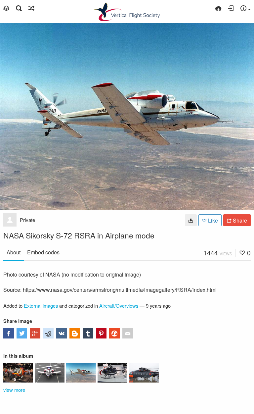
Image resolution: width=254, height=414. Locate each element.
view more (14, 389)
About (14, 252)
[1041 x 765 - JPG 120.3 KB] (191, 220)
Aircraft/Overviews (118, 305)
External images (41, 305)
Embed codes (43, 252)
